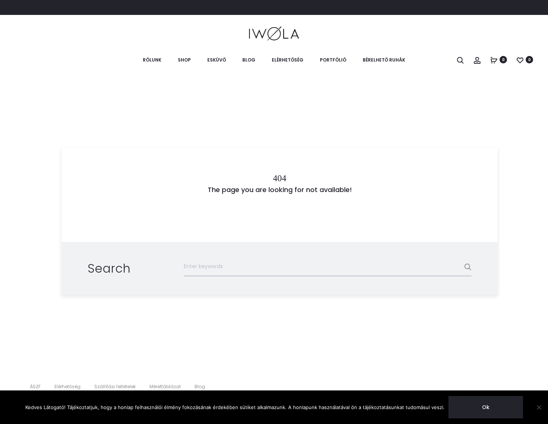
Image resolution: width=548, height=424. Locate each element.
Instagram (45, 7)
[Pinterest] (515, 386)
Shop (184, 60)
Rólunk (152, 60)
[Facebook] (482, 386)
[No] (538, 407)
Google (78, 7)
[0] (494, 59)
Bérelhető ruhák (384, 60)
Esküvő (216, 60)
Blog (248, 60)
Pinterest (62, 7)
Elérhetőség (287, 60)
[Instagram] (498, 386)
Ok (485, 407)
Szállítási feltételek (115, 386)
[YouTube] (531, 386)
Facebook (28, 7)
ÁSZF (35, 386)
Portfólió (333, 60)
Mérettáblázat (165, 386)
